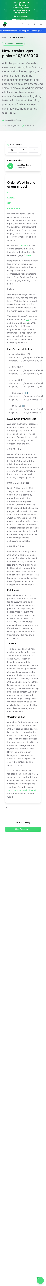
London (11, 197)
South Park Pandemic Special (21, 790)
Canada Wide (13, 208)
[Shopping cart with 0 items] (35, 24)
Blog (4, 37)
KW (8, 192)
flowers (27, 255)
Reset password (21, 16)
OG (27, 319)
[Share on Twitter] (12, 150)
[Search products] (23, 24)
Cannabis (23, 245)
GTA (9, 203)
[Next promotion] (34, 9)
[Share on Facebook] (23, 150)
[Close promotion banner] (41, 9)
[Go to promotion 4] (28, 19)
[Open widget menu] (40, 1280)
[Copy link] (34, 150)
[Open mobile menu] (41, 24)
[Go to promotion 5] (32, 19)
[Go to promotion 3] (23, 19)
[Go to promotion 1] (14, 19)
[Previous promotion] (5, 9)
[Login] (29, 24)
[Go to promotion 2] (18, 19)
